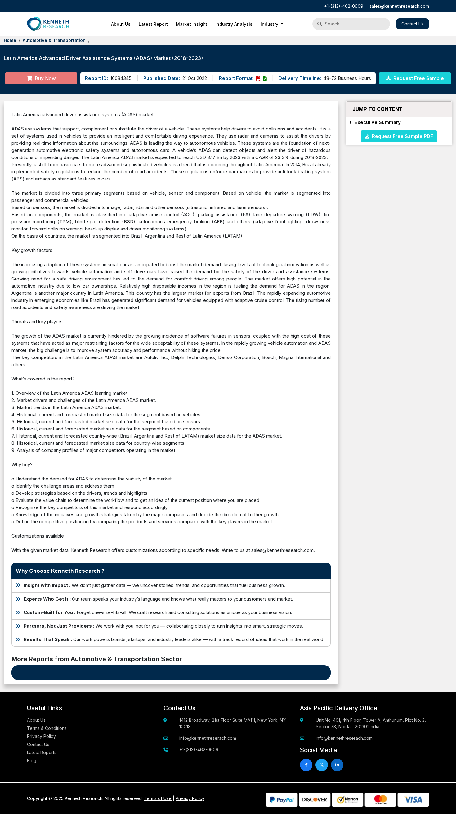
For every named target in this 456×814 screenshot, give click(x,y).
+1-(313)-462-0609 (343, 6)
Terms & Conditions (47, 728)
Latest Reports (41, 752)
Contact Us (412, 23)
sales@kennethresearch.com (399, 6)
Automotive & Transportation (54, 40)
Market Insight (191, 24)
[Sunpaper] (48, 24)
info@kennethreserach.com (207, 738)
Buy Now (45, 78)
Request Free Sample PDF (401, 136)
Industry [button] (270, 24)
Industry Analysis (234, 24)
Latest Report (153, 24)
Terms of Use (158, 798)
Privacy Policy (41, 736)
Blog (31, 760)
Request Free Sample (418, 78)
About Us (121, 24)
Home (10, 40)
